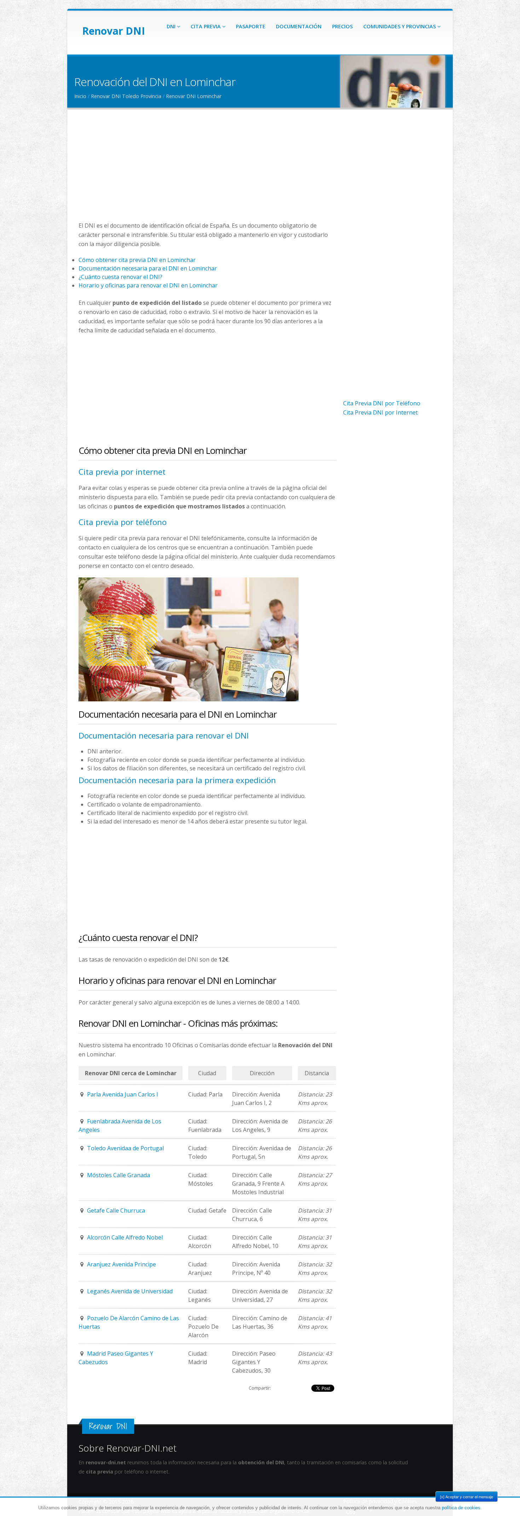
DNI (172, 26)
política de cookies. (462, 1507)
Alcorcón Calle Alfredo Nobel (125, 1237)
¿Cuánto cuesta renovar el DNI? (120, 277)
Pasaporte (250, 26)
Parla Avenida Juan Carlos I (122, 1094)
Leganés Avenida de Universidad (130, 1291)
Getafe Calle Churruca (116, 1210)
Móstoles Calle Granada (118, 1175)
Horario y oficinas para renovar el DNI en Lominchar (148, 285)
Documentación (299, 26)
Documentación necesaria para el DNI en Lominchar (148, 268)
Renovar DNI (113, 31)
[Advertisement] (207, 171)
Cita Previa (206, 26)
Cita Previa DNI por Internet (380, 412)
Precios (342, 26)
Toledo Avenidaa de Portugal (125, 1148)
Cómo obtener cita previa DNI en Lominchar (137, 260)
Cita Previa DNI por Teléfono (381, 403)
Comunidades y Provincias (400, 26)
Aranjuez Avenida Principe (121, 1264)
